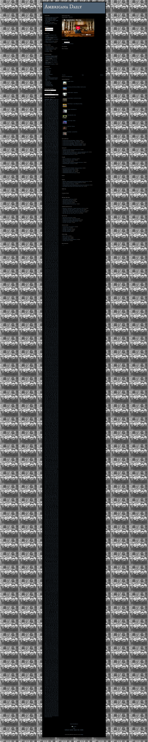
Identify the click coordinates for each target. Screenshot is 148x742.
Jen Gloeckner (51, 427)
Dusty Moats (50, 134)
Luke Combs (47, 491)
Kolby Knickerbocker (50, 467)
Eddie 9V (50, 355)
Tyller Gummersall (47, 103)
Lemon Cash (55, 193)
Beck (57, 271)
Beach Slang (51, 271)
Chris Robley (55, 131)
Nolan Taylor (51, 205)
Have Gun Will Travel (49, 400)
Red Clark (53, 564)
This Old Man (47, 51)
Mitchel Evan (49, 524)
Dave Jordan (49, 336)
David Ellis (51, 338)
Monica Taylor (46, 525)
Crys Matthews (52, 326)
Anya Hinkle (46, 125)
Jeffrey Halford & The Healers (53, 426)
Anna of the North (47, 259)
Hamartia (47, 396)
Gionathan (53, 385)
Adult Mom (49, 241)
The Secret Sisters (50, 227)
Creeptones (46, 326)
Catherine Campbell (52, 129)
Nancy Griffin (54, 529)
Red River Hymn (49, 565)
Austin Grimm (51, 266)
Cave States (51, 301)
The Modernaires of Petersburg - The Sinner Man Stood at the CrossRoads (51, 56)
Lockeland (51, 486)
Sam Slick (48, 594)
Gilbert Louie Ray (47, 385)
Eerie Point (54, 356)
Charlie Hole (53, 163)
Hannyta (56, 397)
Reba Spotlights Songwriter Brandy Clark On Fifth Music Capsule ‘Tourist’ (73, 186)
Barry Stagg (57, 270)
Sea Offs (51, 601)
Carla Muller (47, 298)
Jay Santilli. (52, 423)
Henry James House (48, 404)
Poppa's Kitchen (49, 556)
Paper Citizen (56, 206)
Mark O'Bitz (49, 504)
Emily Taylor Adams (54, 362)
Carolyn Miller (47, 299)
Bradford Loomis (47, 285)
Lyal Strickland (50, 493)
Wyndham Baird (56, 152)
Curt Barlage (53, 327)
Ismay (47, 138)
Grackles (49, 389)
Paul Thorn (46, 207)
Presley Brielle (52, 557)
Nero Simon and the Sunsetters (52, 534)
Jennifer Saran (51, 428)
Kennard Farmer (49, 464)
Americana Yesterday (48, 68)
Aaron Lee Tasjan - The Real (71, 120)
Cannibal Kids (50, 297)
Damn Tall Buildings (51, 329)
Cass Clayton (52, 300)
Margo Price (54, 101)
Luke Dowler (46, 195)
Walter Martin (46, 152)
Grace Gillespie (46, 388)
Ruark (57, 585)
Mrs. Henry (52, 526)
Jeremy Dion (56, 429)
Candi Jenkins (52, 161)
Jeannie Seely (47, 424)
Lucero (48, 490)
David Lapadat (48, 339)
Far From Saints (50, 370)
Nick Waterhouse (49, 536)
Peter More (52, 553)
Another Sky (54, 260)
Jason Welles (55, 422)
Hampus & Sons (51, 396)
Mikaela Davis (51, 519)
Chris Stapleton (54, 166)
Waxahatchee (49, 123)
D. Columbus (56, 169)
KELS (50, 454)
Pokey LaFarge (51, 208)
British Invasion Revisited (48, 74)
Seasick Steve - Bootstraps (71, 126)
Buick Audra (55, 291)
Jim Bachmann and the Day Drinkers (51, 434)
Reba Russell (54, 563)
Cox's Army (50, 324)
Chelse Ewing (54, 306)
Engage (51, 363)
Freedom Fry (50, 136)
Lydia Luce (53, 493)
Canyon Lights (54, 297)
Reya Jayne (52, 566)
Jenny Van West (49, 429)
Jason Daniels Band (54, 138)
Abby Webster (48, 239)
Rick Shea (55, 570)
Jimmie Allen (50, 436)
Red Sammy (52, 565)
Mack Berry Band (51, 494)
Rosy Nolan (51, 585)
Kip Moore (57, 190)
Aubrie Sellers (54, 265)
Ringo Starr (50, 571)
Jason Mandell (52, 422)
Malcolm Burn (49, 498)
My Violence (56, 528)
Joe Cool (48, 438)
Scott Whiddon (48, 601)
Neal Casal (57, 532)
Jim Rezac (56, 435)
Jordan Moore (52, 187)
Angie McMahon (50, 258)
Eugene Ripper (52, 366)
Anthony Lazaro (50, 261)
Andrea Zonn (46, 254)
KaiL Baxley (55, 454)
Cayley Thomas (47, 130)
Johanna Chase (46, 186)
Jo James (54, 437)
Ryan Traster (49, 589)
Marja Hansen (50, 502)
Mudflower (48, 527)
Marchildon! (53, 500)
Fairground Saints (52, 369)
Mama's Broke (46, 499)
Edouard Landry (50, 356)
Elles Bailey (47, 359)
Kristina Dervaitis (53, 468)
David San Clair (55, 340)
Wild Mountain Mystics (49, 234)
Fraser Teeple (55, 175)
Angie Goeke (46, 258)
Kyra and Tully (55, 469)
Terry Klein (52, 220)
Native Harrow (51, 202)
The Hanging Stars (48, 225)
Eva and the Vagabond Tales (49, 174)
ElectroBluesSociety (56, 357)
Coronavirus (47, 322)
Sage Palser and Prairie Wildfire (48, 591)
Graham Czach (52, 389)
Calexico (47, 295)
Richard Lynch (46, 569)
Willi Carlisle (52, 152)
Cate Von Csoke (53, 162)
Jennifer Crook (48, 428)
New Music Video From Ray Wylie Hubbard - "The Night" (71, 140)
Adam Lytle (57, 240)
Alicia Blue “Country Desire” (67, 150)
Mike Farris (47, 520)
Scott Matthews (53, 120)
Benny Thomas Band (54, 274)
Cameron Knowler (49, 296)
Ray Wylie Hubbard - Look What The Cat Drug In (74, 98)
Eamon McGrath (47, 355)
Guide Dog (47, 394)
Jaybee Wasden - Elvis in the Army (67, 217)
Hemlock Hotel (54, 403)
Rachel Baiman (51, 559)
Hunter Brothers (71, 43)
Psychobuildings (48, 558)
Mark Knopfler (50, 503)
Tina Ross (51, 230)
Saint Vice (56, 591)
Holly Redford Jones (49, 406)
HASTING (57, 394)
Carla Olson (50, 298)
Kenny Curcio (56, 141)
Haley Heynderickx (54, 395)
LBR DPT (49, 470)
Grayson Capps (53, 390)
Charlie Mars (54, 303)
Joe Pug (53, 438)
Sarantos (56, 598)
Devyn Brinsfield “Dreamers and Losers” (68, 154)
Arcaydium (50, 262)
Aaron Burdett (49, 153)
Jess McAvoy (55, 431)
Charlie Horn (51, 303)
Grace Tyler (57, 388)
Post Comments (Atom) (69, 76)
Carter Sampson (55, 299)
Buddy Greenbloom (56, 290)
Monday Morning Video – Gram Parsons (68, 163)
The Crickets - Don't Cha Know (67, 222)
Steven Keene (54, 107)
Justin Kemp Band (51, 453)
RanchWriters (46, 562)
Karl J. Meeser (46, 456)
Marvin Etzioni (55, 197)
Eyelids (55, 368)
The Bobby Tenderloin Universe (49, 222)
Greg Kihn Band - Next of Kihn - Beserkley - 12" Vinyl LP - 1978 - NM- (73, 209)
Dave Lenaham (53, 336)
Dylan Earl (47, 353)
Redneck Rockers (56, 565)
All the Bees (50, 124)
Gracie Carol (46, 389)
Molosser (52, 102)
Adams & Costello (50, 154)
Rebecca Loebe (48, 119)
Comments (47, 30)
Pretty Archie (56, 208)
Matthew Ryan (46, 199)
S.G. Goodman (46, 590)
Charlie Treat (56, 163)
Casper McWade (48, 300)
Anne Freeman (51, 259)
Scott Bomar (50, 600)
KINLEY (47, 188)
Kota (57, 467)
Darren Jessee (50, 334)
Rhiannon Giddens (47, 567)
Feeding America (49, 371)
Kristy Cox (57, 468)
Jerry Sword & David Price (48, 431)
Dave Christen (49, 100)
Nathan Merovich (56, 531)
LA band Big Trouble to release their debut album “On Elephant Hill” (72, 153)
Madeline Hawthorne (51, 495)
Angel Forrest (46, 257)
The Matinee (49, 226)
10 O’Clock (47, 50)
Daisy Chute (48, 132)
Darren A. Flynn (46, 334)
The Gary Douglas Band (53, 224)
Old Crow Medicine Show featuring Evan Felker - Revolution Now (51, 19)
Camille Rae (56, 296)
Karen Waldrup (56, 455)
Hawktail (55, 400)
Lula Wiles (53, 492)
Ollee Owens (53, 206)
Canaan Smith (46, 297)
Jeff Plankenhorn (53, 425)
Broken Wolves (53, 289)
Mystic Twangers (50, 529)
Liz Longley (48, 486)
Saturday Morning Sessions (49, 599)
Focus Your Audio (56, 373)
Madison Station (49, 496)
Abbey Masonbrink (47, 238)
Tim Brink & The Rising (54, 229)
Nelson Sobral (54, 203)
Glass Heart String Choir (47, 386)
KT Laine (52, 454)
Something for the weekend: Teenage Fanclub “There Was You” (71, 149)
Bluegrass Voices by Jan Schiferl (49, 41)
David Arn (50, 171)
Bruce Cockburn (46, 160)
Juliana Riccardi (52, 452)
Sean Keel (57, 602)
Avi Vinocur (55, 267)
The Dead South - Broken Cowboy (50, 17)
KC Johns (48, 454)
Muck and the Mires (55, 526)
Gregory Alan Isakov (53, 392)
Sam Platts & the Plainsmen (53, 593)
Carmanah (55, 161)
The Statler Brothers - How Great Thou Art (69, 226)
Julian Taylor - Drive (48, 22)
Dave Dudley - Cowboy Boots (67, 230)
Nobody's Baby (50, 538)
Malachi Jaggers (50, 196)
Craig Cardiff (56, 324)
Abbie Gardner (56, 153)
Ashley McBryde (53, 264)
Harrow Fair (52, 399)
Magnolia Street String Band (48, 497)
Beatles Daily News (48, 70)
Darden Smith (53, 333)
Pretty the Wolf (56, 557)
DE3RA (49, 328)
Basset (53, 126)
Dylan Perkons (49, 354)
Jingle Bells (51, 437)
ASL (53, 236)
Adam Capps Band (56, 239)
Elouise (49, 360)
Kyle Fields (48, 469)
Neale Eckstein (46, 533)
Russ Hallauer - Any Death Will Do (72, 131)
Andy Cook (56, 155)
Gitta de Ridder (56, 385)
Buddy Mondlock (47, 291)
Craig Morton (46, 325)
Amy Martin (51, 252)
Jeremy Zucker (53, 430)
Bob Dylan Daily (47, 73)
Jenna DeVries (55, 427)
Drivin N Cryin (48, 352)
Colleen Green (50, 168)
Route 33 (54, 585)
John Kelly (52, 186)
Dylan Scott (52, 354)
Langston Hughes (50, 471)
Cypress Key (46, 328)
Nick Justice (55, 204)
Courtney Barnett (53, 169)
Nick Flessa (52, 204)
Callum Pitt (49, 295)
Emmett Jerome (52, 173)
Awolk (47, 268)
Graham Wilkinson (56, 389)
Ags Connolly (53, 241)
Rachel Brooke (48, 560)
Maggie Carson (56, 496)
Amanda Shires (52, 103)
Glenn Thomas (55, 386)
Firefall (54, 174)
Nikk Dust (52, 536)
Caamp (56, 294)
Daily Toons (47, 75)
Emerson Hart (51, 360)
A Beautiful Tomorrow (51, 235)
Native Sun (54, 532)
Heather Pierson (49, 402)
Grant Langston (46, 390)
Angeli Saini (56, 257)
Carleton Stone (54, 298)
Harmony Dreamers (54, 398)
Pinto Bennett (47, 208)
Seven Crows (49, 603)
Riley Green (47, 571)
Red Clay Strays (56, 564)
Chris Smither (50, 166)
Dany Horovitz (56, 170)
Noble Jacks (46, 538)
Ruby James (55, 586)
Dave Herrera (46, 336)
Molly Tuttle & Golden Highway (51, 201)
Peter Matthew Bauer (48, 553)
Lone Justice (55, 487)
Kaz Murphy (52, 462)
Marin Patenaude (52, 501)
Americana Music (49, 99)
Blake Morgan (51, 127)
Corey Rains (54, 321)
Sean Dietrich (54, 602)
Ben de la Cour (54, 157)
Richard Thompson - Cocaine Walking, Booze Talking (74, 103)
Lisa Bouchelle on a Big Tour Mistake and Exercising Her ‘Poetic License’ (73, 162)
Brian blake (52, 287)
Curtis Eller (57, 327)
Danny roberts (46, 333)
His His (52, 405)
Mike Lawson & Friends (55, 520)
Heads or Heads (51, 401)
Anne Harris (56, 124)
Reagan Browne (51, 563)
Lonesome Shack (54, 194)
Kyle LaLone (52, 191)
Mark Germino (46, 503)
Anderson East (52, 253)
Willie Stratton (56, 234)
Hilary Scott (49, 405)
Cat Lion (46, 301)
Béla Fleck (53, 292)
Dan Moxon (56, 132)
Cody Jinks (56, 106)
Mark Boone (53, 502)
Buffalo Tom (51, 291)
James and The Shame (55, 419)
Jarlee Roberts (50, 421)
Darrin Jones (53, 334)
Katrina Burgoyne (47, 190)
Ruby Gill (52, 586)
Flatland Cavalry (54, 372)
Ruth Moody (56, 587)
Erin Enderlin (54, 135)
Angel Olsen (49, 257)
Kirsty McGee (49, 191)
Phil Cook (55, 553)
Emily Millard (50, 362)
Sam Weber (51, 594)
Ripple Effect (53, 571)
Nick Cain (55, 535)
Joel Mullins (55, 439)
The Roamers (46, 227)
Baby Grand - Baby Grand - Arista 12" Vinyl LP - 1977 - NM (71, 213)
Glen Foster (52, 386)
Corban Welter (51, 321)
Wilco (49, 152)
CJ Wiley (53, 293)
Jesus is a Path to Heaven (54, 433)
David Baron (55, 337)
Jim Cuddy (46, 435)
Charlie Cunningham (49, 163)
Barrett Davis (53, 270)
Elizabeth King (51, 358)
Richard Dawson (56, 568)
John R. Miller (48, 187)
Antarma (57, 260)
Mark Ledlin (53, 503)
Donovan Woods (54, 133)
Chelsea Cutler (52, 164)
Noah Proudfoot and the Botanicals (53, 537)
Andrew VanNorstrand (52, 256)
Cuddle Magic (46, 327)
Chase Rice (47, 306)
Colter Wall (55, 319)
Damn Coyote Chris (47, 329)
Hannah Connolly (48, 397)
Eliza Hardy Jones (47, 358)
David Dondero (48, 338)
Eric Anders (53, 363)
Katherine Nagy (52, 458)
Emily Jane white (56, 361)
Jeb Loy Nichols (51, 424)
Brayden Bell (47, 286)
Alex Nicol (56, 123)
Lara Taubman (54, 471)
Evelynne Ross (51, 367)
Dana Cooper (54, 330)
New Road (57, 534)
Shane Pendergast (56, 605)
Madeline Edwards (47, 495)
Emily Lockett (46, 362)
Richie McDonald (52, 570)
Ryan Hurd (53, 588)
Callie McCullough (48, 161)
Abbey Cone (56, 237)
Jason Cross (54, 421)
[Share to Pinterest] (69, 42)
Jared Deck (56, 420)
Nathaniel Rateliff (54, 118)
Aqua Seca (57, 261)
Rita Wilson (57, 571)
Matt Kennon (56, 198)
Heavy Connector (47, 76)
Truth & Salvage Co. (51, 231)
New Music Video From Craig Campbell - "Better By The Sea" (71, 142)
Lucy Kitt (51, 490)
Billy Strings (53, 106)
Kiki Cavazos (49, 465)
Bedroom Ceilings (49, 272)
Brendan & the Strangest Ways (50, 159)
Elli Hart (50, 359)
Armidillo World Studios (54, 263)
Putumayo (51, 558)
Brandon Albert (54, 285)
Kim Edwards (52, 465)
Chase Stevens (51, 306)
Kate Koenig (51, 457)
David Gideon (55, 338)
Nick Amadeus (48, 204)
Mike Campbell (55, 519)
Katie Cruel (55, 460)
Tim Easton (48, 230)
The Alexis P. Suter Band (48, 221)
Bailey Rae (54, 269)
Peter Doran (55, 552)
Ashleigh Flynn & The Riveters (53, 125)
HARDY (54, 394)
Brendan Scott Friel (56, 159)
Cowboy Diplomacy (55, 323)
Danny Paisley (56, 332)
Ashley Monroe (56, 264)
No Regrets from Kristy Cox (49, 42)
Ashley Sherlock (47, 265)
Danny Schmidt (53, 170)
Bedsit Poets (52, 272)
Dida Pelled (51, 172)
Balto (46, 157)
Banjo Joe (47, 270)
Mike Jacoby (50, 520)
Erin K (56, 364)
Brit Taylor (47, 288)
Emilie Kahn (55, 360)
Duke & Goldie (55, 172)
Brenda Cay (48, 128)
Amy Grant (46, 252)
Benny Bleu (49, 274)
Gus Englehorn (51, 394)
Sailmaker (53, 591)
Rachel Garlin (52, 560)
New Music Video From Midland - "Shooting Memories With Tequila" (72, 145)
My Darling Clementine (52, 528)
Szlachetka (57, 219)
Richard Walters (55, 569)
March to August (55, 196)
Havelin (53, 400)
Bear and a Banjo (55, 271)
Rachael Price (47, 559)
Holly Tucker (53, 406)
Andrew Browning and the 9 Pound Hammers (53, 254)
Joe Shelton (56, 438)
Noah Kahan (47, 537)
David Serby (56, 171)
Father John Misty (54, 370)
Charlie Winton (52, 304)
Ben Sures (57, 273)
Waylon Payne (55, 233)
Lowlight (57, 489)
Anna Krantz (49, 156)
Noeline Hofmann (54, 538)
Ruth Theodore (46, 588)
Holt (56, 406)
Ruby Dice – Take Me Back (66, 161)
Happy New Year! (49, 398)
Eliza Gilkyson (55, 134)
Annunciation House (49, 260)
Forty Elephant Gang (47, 175)
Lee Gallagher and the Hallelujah (52, 192)
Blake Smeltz (55, 127)
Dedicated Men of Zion (47, 172)
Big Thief (57, 157)
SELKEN (52, 590)
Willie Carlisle (53, 123)
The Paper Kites (50, 151)
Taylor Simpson (46, 220)
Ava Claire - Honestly (70, 81)
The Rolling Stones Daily (48, 84)
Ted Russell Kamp (49, 101)
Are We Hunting (54, 262)
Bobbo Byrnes (54, 158)
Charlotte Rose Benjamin (53, 305)
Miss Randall (56, 523)
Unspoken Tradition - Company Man (72, 92)
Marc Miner (55, 499)
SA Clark (50, 590)
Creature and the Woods (55, 325)
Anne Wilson (55, 259)
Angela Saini (46, 156)
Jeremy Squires (56, 139)
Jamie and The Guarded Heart (48, 420)
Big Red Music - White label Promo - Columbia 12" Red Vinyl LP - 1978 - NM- (74, 208)
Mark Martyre (56, 503)
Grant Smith (49, 390)
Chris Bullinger (48, 165)
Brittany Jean (50, 288)
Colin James (52, 319)
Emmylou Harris (48, 363)
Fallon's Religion (56, 369)
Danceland (57, 330)
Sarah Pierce (51, 597)
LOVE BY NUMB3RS (54, 470)
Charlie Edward (56, 302)
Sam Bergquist (48, 592)
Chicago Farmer (47, 131)
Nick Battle (52, 535)
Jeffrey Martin (48, 139)
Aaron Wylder (53, 153)
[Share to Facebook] (68, 42)
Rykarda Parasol (56, 589)
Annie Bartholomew (54, 156)
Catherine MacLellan (55, 108)
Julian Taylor (56, 104)
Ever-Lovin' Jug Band (55, 367)
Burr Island (53, 160)
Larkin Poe (57, 471)
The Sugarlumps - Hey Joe (66, 238)
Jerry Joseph (56, 430)
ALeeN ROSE (49, 236)
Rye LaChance (52, 589)
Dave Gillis (54, 335)
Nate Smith (55, 530)
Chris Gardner (51, 131)
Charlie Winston (48, 304)
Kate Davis (48, 457)
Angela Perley (53, 257)
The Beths (57, 221)
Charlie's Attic (48, 305)
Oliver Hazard (50, 206)
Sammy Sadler (48, 595)
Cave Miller (48, 301)
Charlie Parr (51, 130)
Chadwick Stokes (53, 302)
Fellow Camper (53, 371)
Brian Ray (50, 287)
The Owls (57, 226)
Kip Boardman (56, 466)
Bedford (45, 272)
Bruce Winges (51, 290)
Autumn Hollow (49, 267)
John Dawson (50, 140)
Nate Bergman (48, 530)
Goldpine (51, 387)
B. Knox (50, 268)
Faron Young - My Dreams (66, 231)
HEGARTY (46, 395)
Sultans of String (49, 219)
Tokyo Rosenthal (56, 151)
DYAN (50, 328)
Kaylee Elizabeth (48, 462)
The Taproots (48, 228)
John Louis (55, 186)
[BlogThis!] (65, 42)
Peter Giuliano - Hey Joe (66, 240)
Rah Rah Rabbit (51, 561)
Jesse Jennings (55, 432)
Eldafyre (48, 357)
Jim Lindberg (49, 435)
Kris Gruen (46, 468)
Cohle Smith (48, 319)
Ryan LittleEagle (56, 588)
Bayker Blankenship (47, 271)
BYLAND (52, 268)
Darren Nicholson (47, 171)
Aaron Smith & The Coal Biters (51, 237)
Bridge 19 (55, 287)
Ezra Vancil (48, 369)
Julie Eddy (55, 452)
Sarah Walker (49, 598)
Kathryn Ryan (51, 460)
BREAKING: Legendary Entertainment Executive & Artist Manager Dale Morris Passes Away (76, 181)
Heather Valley (53, 402)
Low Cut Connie (54, 489)
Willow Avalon (46, 235)
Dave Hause (57, 335)
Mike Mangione (46, 521)
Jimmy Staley (48, 437)
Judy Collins (55, 187)
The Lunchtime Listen (48, 82)
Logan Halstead (55, 486)
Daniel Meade (50, 331)
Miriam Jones (48, 523)
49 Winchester (46, 153)
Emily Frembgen (48, 361)
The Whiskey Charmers (53, 228)
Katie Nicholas (51, 461)
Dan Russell (49, 170)
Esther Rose (51, 365)
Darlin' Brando (56, 333)
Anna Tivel (57, 258)
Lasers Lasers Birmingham (53, 472)
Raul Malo (49, 562)
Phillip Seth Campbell (49, 554)
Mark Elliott (56, 502)
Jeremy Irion (49, 430)
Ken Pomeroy (55, 463)
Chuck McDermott (49, 167)
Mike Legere (51, 200)
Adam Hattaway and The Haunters (49, 240)
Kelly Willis (48, 463)
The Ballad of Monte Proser (49, 49)
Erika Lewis (53, 364)
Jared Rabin (47, 421)
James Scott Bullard (50, 419)
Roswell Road (48, 585)
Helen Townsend (46, 403)
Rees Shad (46, 566)
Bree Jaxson (54, 286)
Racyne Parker (46, 561)
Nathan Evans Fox (47, 202)
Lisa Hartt (47, 194)
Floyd (47, 136)
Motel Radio (48, 526)
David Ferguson (53, 171)
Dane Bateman (46, 331)
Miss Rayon (46, 524)
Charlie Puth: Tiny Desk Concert (67, 202)
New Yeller (46, 535)
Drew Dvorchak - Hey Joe (66, 237)
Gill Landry (50, 385)
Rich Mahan (48, 568)
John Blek (49, 186)
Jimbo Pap (47, 436)
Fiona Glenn (46, 372)
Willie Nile (53, 234)
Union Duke (55, 232)
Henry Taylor (55, 404)
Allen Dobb (53, 124)
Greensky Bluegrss (48, 391)
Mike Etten (49, 200)
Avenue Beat (46, 126)
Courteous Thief (47, 323)
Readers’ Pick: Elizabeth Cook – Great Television (69, 158)
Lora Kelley (47, 488)
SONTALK (57, 590)
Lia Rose (47, 118)
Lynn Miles (57, 493)
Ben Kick (51, 273)
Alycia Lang (48, 155)
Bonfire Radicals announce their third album (69, 169)
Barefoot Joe (50, 270)
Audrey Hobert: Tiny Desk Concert (67, 200)
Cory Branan (51, 322)
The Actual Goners (56, 220)
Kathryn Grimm (47, 460)
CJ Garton (48, 293)
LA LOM (47, 470)
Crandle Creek (50, 325)
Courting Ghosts (51, 323)
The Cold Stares (55, 222)
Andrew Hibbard (54, 255)
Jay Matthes (48, 423)
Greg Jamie (46, 392)
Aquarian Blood (47, 262)
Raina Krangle (56, 561)
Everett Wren (46, 368)
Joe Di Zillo (50, 438)
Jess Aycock (52, 431)
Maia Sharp (46, 498)
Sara (53, 595)
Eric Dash (56, 363)
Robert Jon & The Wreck (48, 105)
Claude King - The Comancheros (67, 229)
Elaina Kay (46, 357)
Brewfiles (47, 287)
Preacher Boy (48, 557)
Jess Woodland (48, 432)
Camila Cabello (53, 296)
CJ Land (51, 293)
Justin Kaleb (53, 140)
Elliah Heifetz (53, 359)
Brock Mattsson (56, 288)
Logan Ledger (50, 194)
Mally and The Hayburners (55, 498)
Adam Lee (54, 240)
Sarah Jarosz (48, 120)
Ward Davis (52, 233)
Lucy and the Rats (54, 490)
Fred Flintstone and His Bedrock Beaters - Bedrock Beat (70, 221)
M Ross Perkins (50, 107)
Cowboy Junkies (47, 324)
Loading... (63, 177)
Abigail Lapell (46, 154)
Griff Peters (48, 393)
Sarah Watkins (53, 598)
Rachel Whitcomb (56, 560)
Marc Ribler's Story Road (49, 500)
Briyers (53, 288)
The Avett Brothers (53, 221)
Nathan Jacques (52, 531)
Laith (47, 471)
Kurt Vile (46, 469)
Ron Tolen (55, 99)
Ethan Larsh (48, 366)
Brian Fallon (52, 128)
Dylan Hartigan (51, 353)
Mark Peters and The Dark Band (54, 504)
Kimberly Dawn (56, 465)
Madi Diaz (46, 496)
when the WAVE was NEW (49, 85)
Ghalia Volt (48, 137)
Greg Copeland (56, 391)
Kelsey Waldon (52, 463)
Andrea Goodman (56, 253)
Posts (47, 28)
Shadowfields (50, 604)
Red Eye (46, 565)
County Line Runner (55, 322)
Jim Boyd (57, 434)
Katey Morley (46, 189)
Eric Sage (47, 364)
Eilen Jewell (46, 107)
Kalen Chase (50, 188)
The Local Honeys (53, 225)
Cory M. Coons (48, 169)
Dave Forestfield (51, 335)
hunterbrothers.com (65, 39)
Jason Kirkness (48, 422)
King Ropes (49, 466)
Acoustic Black (52, 239)
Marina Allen (56, 501)
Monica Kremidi (56, 524)
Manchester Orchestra (51, 499)
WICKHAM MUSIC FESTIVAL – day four (69, 170)
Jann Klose (53, 420)
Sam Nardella (55, 592)
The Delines (49, 223)
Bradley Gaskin (51, 285)
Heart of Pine (54, 401)
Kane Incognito (54, 188)
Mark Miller (46, 504)
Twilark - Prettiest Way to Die (49, 23)
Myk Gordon (46, 529)
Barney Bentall (49, 157)
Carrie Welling (51, 299)
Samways (52, 595)
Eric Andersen (55, 173)
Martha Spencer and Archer (52, 505)
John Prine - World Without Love (72, 109)
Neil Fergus (52, 533)
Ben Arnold (48, 273)
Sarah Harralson (48, 596)
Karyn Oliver (50, 456)
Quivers (57, 558)
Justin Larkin (55, 453)
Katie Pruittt (55, 461)
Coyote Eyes (53, 324)
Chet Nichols (55, 164)
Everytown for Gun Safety (51, 368)
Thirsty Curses (48, 229)
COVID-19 (55, 160)
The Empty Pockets (53, 223)
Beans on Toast (56, 126)
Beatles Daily (47, 69)
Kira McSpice (46, 467)
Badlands (48, 269)
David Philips (51, 340)
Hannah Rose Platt (47, 104)
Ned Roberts (49, 533)
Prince (45, 558)
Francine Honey (51, 175)
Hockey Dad (55, 405)
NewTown (49, 535)
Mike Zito (50, 522)
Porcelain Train (53, 556)
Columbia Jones (48, 320)
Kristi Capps (49, 468)
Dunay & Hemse (52, 352)
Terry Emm (49, 220)
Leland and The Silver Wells (50, 193)
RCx (45, 559)
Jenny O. (54, 428)
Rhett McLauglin (56, 566)
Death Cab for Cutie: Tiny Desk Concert (68, 201)
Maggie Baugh (53, 496)
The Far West (48, 224)
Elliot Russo (46, 360)
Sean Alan (53, 601)
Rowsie (56, 585)
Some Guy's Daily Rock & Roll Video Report (51, 77)
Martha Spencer (46, 505)
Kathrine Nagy (56, 459)
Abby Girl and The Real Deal (53, 238)
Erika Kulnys (50, 364)
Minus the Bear (54, 522)
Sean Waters (46, 603)
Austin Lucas (55, 266)
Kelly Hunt (46, 463)
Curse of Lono (50, 327)
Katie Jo (48, 461)
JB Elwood (50, 138)
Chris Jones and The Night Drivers (54, 165)
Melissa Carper (50, 199)
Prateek (54, 208)
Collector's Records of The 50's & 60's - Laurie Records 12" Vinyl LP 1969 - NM (74, 210)
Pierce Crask (47, 555)
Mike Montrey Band (55, 521)
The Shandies (53, 122)
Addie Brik (46, 241)
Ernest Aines (47, 365)
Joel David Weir (52, 439)
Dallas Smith (53, 328)
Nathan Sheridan (46, 532)
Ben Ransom (54, 273)
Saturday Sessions (56, 599)
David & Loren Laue (50, 337)
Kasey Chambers (54, 456)
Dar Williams (49, 333)
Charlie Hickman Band (47, 303)
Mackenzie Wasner (56, 494)
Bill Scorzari (46, 127)
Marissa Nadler (46, 502)
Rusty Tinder (53, 587)
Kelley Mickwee (56, 462)
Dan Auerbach (52, 132)
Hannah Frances (53, 397)
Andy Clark (57, 256)
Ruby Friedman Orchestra (48, 586)
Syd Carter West (54, 219)
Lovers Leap (50, 489)
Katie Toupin (56, 189)
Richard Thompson (50, 569)
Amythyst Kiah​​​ (55, 252)
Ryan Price (46, 589)
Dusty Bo (55, 352)
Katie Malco (49, 189)
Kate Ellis (57, 188)
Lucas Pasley (46, 490)
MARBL (46, 494)
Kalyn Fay (47, 455)
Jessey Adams (48, 433)
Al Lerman (57, 241)
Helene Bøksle (50, 403)
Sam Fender (51, 592)
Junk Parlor (47, 453)
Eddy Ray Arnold (47, 356)
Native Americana (51, 532)
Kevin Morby (50, 190)
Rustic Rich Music (49, 587)
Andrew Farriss (46, 255)
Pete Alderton (52, 552)
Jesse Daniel (51, 432)
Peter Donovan (52, 207)
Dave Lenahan (56, 336)
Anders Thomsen (48, 253)
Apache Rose (54, 261)
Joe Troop (49, 439)
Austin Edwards (48, 266)
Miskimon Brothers (52, 523)
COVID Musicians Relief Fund (51, 294)
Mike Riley (55, 200)
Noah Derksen (47, 205)
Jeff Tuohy (57, 425)
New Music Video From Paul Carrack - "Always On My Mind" (71, 141)
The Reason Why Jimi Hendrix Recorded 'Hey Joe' (70, 239)
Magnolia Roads (46, 196)
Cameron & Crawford (53, 295)
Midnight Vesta (48, 519)
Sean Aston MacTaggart (49, 602)
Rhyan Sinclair (51, 567)
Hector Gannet (56, 402)
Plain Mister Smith (52, 555)
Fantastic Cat (46, 370)
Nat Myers (57, 201)
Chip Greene (55, 307)
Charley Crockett (56, 103)
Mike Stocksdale (47, 522)
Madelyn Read (56, 495)
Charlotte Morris (56, 130)
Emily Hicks (52, 361)
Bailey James (51, 269)
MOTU (48, 494)
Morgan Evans (50, 525)
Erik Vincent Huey (49, 135)
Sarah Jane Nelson (53, 596)
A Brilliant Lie (56, 235)
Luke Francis (49, 195)
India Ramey (55, 137)
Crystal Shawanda (56, 326)
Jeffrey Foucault (46, 426)
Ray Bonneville (53, 562)
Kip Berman (53, 466)
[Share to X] (66, 42)
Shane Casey (52, 605)
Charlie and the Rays (47, 164)
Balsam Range (50, 126)
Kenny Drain (53, 464)
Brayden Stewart (51, 286)
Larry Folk (46, 472)
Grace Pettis (53, 388)
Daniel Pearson (54, 331)
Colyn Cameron (54, 168)
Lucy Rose (57, 194)
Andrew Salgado (48, 256)
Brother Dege (47, 290)
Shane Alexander (48, 605)
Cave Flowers (56, 129)
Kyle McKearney (56, 191)
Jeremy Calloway (53, 429)
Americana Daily (63, 7)
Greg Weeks (49, 392)
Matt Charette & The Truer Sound (51, 198)
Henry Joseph (52, 404)
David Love (51, 339)
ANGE (52, 236)
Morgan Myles (54, 525)
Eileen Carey (56, 356)
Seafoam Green (56, 102)
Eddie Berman (53, 355)
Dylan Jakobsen (55, 353)
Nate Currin (52, 530)
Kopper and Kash (55, 467)
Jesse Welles (54, 100)
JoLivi (56, 437)
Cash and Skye (48, 162)
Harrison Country (49, 399)
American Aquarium (52, 155)
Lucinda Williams (48, 102)
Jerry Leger (46, 140)
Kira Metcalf (46, 191)
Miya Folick (52, 524)
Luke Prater (51, 491)
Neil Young (55, 202)
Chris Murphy (46, 166)
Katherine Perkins (56, 458)
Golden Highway (48, 387)
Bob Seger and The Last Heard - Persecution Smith (70, 218)
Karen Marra (53, 455)
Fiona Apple (56, 371)
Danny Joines (49, 332)
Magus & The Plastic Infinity (54, 497)
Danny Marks (52, 332)
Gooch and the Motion (55, 387)
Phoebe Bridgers (55, 554)
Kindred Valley (46, 466)
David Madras (55, 339)
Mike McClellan (51, 521)
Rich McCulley (52, 568)
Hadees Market (49, 395)
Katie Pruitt (53, 189)
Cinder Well (52, 167)
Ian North (51, 137)
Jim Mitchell (52, 435)
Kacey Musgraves (51, 141)
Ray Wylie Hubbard (47, 563)
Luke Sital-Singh (55, 491)
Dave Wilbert (46, 337)
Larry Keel (48, 472)
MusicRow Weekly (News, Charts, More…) (69, 183)
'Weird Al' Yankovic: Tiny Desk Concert (68, 199)
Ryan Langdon (53, 119)
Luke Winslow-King (49, 492)
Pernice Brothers (48, 552)
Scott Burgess (53, 600)
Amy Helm (48, 252)
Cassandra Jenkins (56, 300)
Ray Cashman (56, 562)
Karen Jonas (50, 455)
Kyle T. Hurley (46, 192)
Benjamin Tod (46, 274)
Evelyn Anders (47, 367)
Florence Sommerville (48, 373)
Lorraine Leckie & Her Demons (53, 488)
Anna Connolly (54, 258)
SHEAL (55, 590)
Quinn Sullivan (54, 558)
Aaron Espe (55, 236)
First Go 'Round (50, 372)
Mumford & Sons (52, 527)
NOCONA (50, 118)
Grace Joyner (50, 388)
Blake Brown (46, 158)
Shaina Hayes (54, 604)
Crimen (48, 326)
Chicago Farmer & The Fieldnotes (50, 307)
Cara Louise (47, 129)
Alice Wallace (46, 124)
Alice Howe (54, 154)
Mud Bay (46, 527)
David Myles (50, 133)
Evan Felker (55, 366)
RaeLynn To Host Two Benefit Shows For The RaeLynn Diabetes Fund (72, 182)
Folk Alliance (56, 174)
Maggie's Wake (56, 195)
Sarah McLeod (48, 597)
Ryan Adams (49, 588)
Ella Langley (55, 358)
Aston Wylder (50, 265)
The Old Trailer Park (48, 83)
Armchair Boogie (49, 263)
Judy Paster (48, 452)
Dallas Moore (46, 170)
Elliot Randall (56, 359)
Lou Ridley (47, 489)
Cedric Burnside (54, 301)
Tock (53, 151)
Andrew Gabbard (50, 255)
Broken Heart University (47, 289)
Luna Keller (57, 492)
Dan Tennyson (50, 330)
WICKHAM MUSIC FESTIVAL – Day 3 (68, 171)
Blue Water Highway (50, 158)
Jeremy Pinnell (52, 139)
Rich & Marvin (55, 567)
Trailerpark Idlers (55, 230)
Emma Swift (48, 173)
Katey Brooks (48, 458)
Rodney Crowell (54, 105)
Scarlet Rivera (46, 600)
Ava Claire (52, 267)
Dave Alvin (47, 335)
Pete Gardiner (49, 207)
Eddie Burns (56, 355)
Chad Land (49, 302)
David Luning (46, 133)
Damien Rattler (56, 328)
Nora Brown (55, 205)
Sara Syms (55, 595)
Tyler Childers (49, 106)
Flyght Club (52, 373)
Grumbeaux (55, 393)
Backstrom (55, 268)
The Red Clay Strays (49, 108)
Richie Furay (48, 570)
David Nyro (47, 340)
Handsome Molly (47, 46)
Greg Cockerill (53, 391)
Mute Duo (48, 528)
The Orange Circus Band (50, 121)
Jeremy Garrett (46, 430)
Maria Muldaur (48, 501)
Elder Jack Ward (51, 357)
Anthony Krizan (46, 261)
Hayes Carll (48, 401)
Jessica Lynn (52, 104)
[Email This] (64, 42)
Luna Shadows (46, 493)
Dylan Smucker (56, 354)
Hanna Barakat (54, 396)
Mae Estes (53, 195)
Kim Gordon (54, 190)
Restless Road (49, 566)
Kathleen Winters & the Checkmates (49, 459)
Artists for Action (48, 264)
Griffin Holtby (51, 393)
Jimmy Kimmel (54, 436)
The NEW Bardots (53, 226)
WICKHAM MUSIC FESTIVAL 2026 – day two (69, 172)
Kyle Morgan (51, 469)
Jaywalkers (55, 423)
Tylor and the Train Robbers (50, 232)
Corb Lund (47, 321)
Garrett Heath (54, 136)
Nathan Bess (48, 531)
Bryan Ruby (49, 160)
